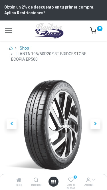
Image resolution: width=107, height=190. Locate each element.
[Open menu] (53, 181)
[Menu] (9, 31)
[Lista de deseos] (71, 180)
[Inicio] (18, 180)
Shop (24, 48)
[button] (11, 124)
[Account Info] (88, 180)
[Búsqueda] (36, 180)
